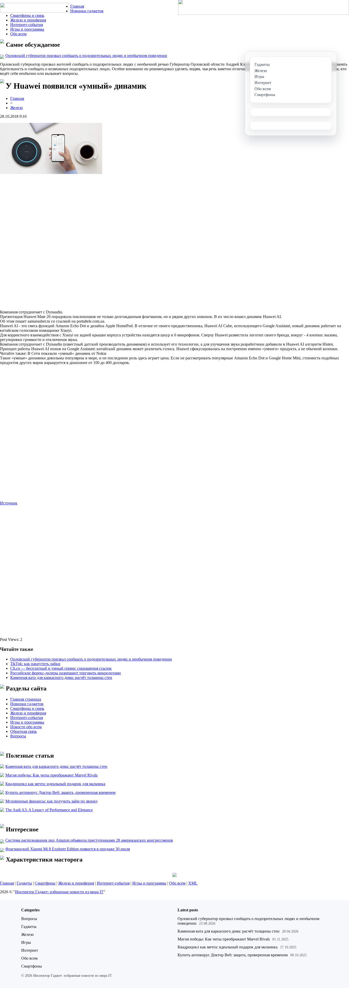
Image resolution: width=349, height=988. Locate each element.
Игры (26, 942)
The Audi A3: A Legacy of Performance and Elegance (49, 810)
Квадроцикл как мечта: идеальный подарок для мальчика (55, 784)
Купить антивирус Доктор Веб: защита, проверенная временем (60, 792)
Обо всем (18, 34)
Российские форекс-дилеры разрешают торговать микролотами (65, 673)
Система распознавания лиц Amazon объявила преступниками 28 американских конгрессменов (89, 840)
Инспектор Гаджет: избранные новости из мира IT (59, 892)
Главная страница (25, 699)
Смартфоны (45, 883)
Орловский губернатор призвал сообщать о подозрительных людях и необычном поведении (86, 55)
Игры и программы (27, 29)
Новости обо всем (26, 727)
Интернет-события (26, 24)
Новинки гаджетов (86, 11)
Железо (16, 107)
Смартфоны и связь (27, 15)
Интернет (29, 950)
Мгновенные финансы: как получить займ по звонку (51, 801)
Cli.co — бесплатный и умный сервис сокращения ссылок (61, 668)
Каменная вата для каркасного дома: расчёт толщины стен (61, 677)
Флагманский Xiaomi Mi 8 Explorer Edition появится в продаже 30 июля (67, 849)
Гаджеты (24, 883)
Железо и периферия (28, 20)
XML (192, 883)
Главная (77, 6)
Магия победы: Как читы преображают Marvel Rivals (51, 775)
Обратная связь (23, 731)
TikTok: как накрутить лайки (35, 664)
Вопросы (18, 736)
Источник (8, 503)
